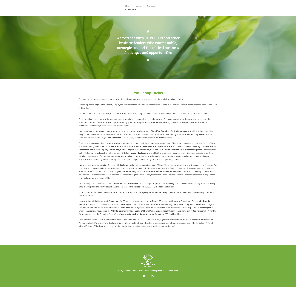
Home (128, 6)
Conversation (131, 9)
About (139, 6)
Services (151, 6)
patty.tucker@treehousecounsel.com (161, 270)
